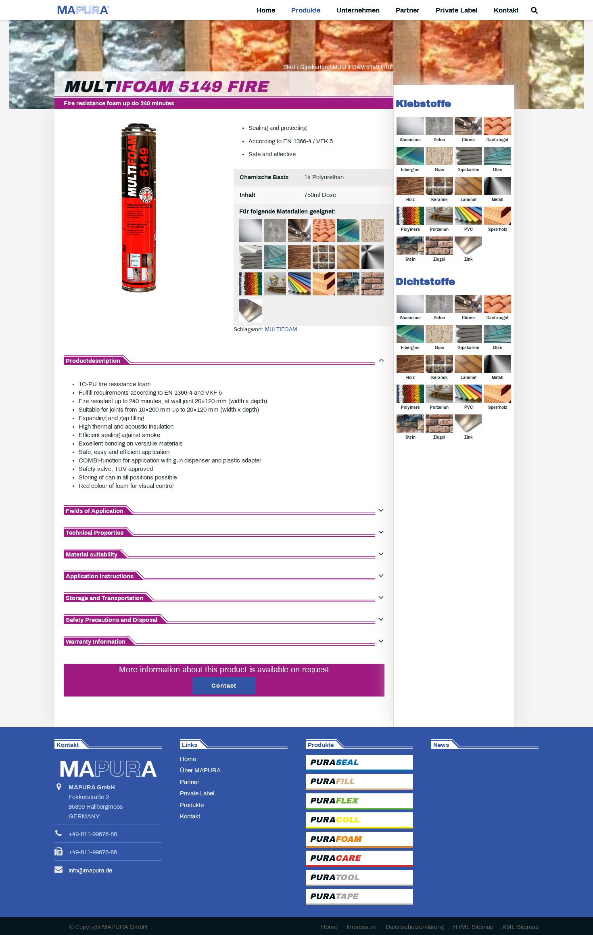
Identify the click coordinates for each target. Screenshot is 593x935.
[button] (327, 10)
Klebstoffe (423, 103)
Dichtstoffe (425, 281)
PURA (334, 762)
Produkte (192, 805)
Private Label (197, 793)
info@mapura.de (90, 870)
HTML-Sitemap (473, 927)
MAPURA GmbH (124, 927)
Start (289, 67)
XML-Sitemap (520, 927)
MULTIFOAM (281, 329)
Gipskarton (314, 67)
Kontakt (190, 816)
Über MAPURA (200, 770)
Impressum (362, 927)
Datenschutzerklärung (415, 927)
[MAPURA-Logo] (82, 10)
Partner (189, 782)
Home (188, 759)
